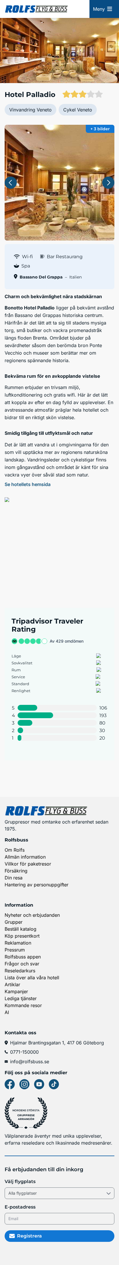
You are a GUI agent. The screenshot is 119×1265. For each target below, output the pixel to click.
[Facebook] (10, 1084)
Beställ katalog (20, 929)
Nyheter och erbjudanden (32, 915)
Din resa (14, 878)
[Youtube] (39, 1084)
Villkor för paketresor (28, 864)
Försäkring (16, 871)
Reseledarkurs (20, 971)
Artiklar (12, 984)
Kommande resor (23, 1005)
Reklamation (18, 943)
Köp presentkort (22, 936)
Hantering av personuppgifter (36, 885)
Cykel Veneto (77, 110)
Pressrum (15, 950)
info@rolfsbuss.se (29, 1061)
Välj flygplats (20, 1181)
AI (7, 1012)
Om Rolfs (15, 850)
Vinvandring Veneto (30, 110)
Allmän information (25, 857)
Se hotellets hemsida (28, 484)
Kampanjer (16, 991)
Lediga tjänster (21, 998)
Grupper (14, 922)
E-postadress (20, 1207)
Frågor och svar (22, 964)
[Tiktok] (54, 1084)
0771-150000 (24, 1052)
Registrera (29, 1236)
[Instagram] (24, 1084)
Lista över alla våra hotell (32, 977)
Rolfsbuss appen (23, 957)
